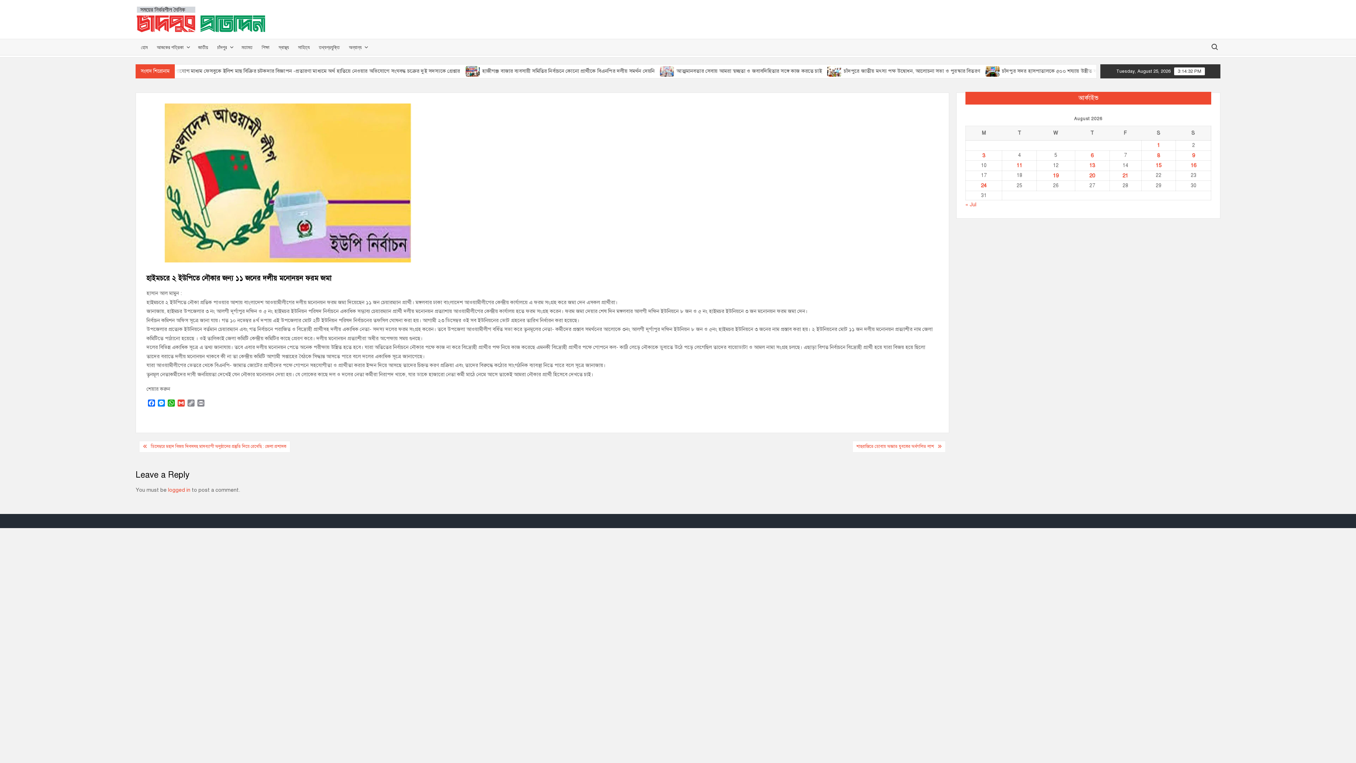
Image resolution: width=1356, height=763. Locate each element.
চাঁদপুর (222, 47)
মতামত (247, 47)
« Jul (970, 204)
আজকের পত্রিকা (170, 47)
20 (1092, 175)
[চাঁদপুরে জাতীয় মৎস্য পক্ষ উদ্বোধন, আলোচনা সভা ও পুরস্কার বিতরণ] (807, 71)
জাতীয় (203, 47)
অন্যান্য (355, 47)
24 (984, 185)
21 (1125, 175)
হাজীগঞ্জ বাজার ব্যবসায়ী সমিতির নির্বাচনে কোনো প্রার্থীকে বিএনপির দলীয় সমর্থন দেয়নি (541, 71)
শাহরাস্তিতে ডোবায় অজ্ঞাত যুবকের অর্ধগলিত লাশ (895, 446)
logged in (179, 490)
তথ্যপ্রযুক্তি (329, 47)
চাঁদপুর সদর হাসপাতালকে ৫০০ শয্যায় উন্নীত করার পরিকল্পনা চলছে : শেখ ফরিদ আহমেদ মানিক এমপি (1078, 71)
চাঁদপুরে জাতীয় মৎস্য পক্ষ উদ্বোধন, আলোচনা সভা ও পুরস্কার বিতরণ (884, 71)
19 (1056, 175)
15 (1158, 165)
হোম (144, 47)
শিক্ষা (265, 47)
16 (1193, 165)
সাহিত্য (304, 47)
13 (1092, 165)
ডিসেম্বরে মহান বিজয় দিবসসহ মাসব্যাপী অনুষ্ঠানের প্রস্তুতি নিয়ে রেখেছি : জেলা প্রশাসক (218, 446)
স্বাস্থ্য (284, 47)
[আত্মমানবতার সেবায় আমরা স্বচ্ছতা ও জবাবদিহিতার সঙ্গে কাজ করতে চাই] (640, 71)
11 (1019, 165)
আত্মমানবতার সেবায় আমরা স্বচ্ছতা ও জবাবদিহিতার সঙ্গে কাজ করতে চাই (722, 71)
